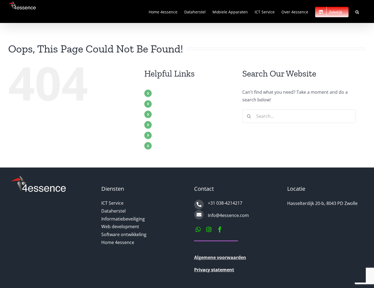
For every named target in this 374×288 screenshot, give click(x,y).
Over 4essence (170, 135)
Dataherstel (167, 104)
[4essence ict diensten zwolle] (38, 178)
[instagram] (208, 230)
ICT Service (166, 125)
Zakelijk (162, 146)
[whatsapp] (198, 230)
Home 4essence (171, 93)
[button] (357, 11)
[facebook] (220, 230)
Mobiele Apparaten (174, 114)
